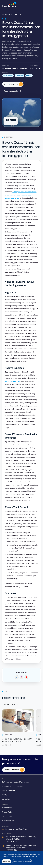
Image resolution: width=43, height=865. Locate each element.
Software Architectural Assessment (15, 782)
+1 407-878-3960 (12, 841)
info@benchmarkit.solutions (16, 829)
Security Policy (7, 816)
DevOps (5, 795)
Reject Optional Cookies (22, 861)
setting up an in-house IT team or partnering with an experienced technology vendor (20, 195)
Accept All (6, 861)
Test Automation (8, 790)
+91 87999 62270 (12, 850)
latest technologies (12, 381)
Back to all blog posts (13, 14)
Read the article (11, 91)
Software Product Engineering (13, 786)
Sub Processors (8, 821)
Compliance (7, 808)
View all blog (9, 704)
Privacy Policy (7, 812)
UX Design (6, 799)
